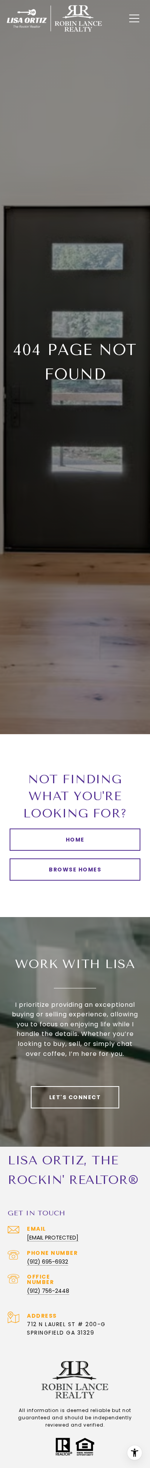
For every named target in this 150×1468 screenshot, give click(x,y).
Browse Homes (75, 869)
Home (75, 839)
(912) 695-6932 (47, 1262)
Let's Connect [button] (75, 1097)
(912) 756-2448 (48, 1291)
